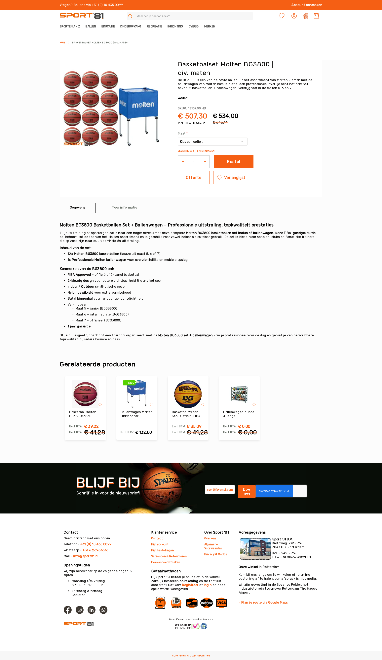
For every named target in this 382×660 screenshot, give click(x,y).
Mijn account (160, 544)
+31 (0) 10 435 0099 (96, 544)
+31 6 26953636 (95, 550)
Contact (157, 538)
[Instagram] (80, 610)
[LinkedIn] (92, 610)
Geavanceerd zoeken (165, 562)
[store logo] (81, 16)
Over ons (210, 538)
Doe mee (247, 491)
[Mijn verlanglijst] (282, 16)
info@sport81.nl (85, 556)
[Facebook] (68, 610)
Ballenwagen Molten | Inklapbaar (137, 414)
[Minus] (181, 161)
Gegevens (78, 207)
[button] (294, 16)
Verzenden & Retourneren (169, 556)
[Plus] (206, 161)
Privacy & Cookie (216, 554)
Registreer (190, 585)
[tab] (78, 208)
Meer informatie (124, 207)
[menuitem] (71, 26)
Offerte (194, 177)
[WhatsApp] (103, 610)
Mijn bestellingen (162, 550)
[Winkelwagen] (316, 16)
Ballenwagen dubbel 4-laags (239, 414)
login (208, 585)
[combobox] (190, 16)
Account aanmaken (306, 5)
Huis (62, 42)
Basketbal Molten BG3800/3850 (82, 414)
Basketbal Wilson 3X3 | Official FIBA (186, 414)
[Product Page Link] (85, 394)
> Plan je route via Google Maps (263, 602)
